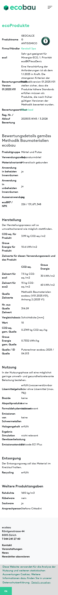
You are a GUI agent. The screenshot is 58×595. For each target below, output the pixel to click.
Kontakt (7, 545)
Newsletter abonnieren (16, 556)
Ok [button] (5, 590)
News (5, 552)
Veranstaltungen (12, 548)
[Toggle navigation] (50, 7)
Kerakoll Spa (28, 48)
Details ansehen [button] (41, 582)
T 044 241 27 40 (11, 538)
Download (27, 109)
